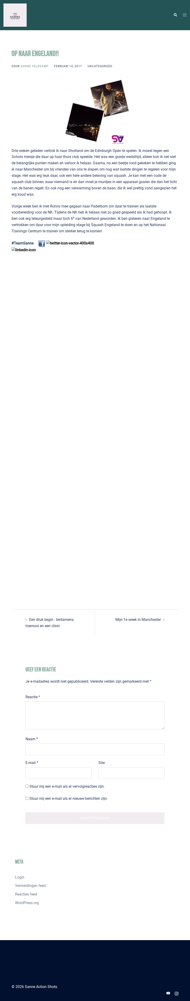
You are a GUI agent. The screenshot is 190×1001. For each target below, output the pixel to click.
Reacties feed (26, 894)
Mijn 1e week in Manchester (138, 619)
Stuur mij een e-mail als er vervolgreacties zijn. (67, 786)
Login (19, 877)
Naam (31, 739)
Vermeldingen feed (30, 885)
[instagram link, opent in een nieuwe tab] (176, 993)
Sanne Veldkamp (34, 66)
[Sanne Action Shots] (15, 15)
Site (101, 763)
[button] (175, 15)
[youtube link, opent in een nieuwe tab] (168, 993)
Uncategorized (100, 66)
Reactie (32, 697)
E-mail (31, 763)
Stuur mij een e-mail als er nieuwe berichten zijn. (68, 798)
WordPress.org (27, 903)
